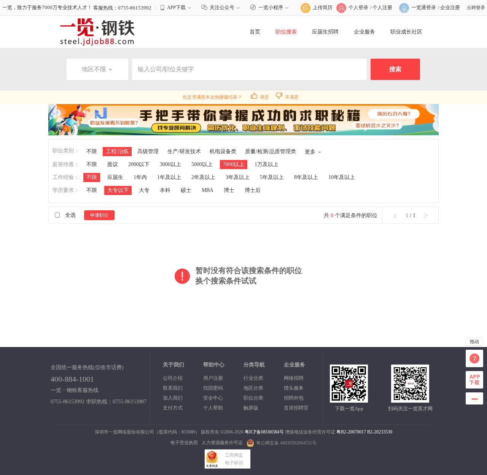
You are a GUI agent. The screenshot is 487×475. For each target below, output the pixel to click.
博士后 (253, 190)
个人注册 (382, 7)
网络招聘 (294, 378)
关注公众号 (222, 7)
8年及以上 (306, 177)
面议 (112, 164)
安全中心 (213, 398)
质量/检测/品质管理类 (270, 151)
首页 (255, 32)
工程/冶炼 (117, 151)
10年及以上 (341, 177)
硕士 (186, 190)
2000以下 (139, 164)
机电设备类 (223, 151)
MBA (207, 190)
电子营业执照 (184, 442)
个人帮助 (213, 408)
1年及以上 (169, 177)
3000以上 (170, 164)
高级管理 (148, 151)
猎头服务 (294, 388)
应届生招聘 (325, 32)
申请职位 (99, 215)
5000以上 (202, 164)
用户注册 (213, 378)
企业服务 (364, 32)
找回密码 (213, 388)
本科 (165, 190)
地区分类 (253, 388)
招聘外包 (294, 398)
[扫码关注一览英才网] (410, 399)
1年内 (140, 177)
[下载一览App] (349, 399)
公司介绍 (173, 378)
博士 (229, 190)
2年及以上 (203, 177)
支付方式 (173, 408)
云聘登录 (476, 7)
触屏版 (251, 408)
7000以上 (233, 164)
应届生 (115, 177)
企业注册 (450, 7)
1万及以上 (267, 164)
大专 (144, 190)
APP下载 (176, 7)
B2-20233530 (379, 432)
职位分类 (253, 398)
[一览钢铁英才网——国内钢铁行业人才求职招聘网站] (97, 31)
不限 (91, 151)
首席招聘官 (296, 408)
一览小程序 (270, 7)
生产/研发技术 (184, 151)
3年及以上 (238, 177)
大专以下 (118, 190)
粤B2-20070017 (351, 432)
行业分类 (253, 378)
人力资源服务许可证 (222, 442)
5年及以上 (272, 177)
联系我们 (173, 388)
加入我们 (173, 398)
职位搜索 (286, 32)
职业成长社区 (406, 32)
